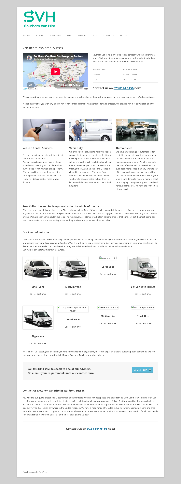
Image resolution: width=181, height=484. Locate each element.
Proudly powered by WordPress (35, 472)
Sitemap (123, 36)
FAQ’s (69, 36)
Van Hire (26, 36)
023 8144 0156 (124, 88)
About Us (82, 36)
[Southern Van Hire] (40, 19)
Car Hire (40, 36)
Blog (95, 36)
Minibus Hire (55, 36)
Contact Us (109, 36)
